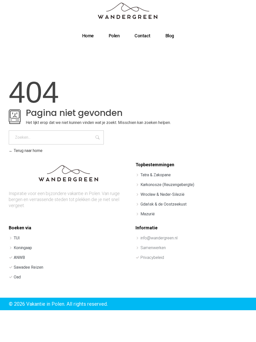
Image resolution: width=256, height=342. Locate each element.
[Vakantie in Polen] (128, 11)
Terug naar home (27, 150)
